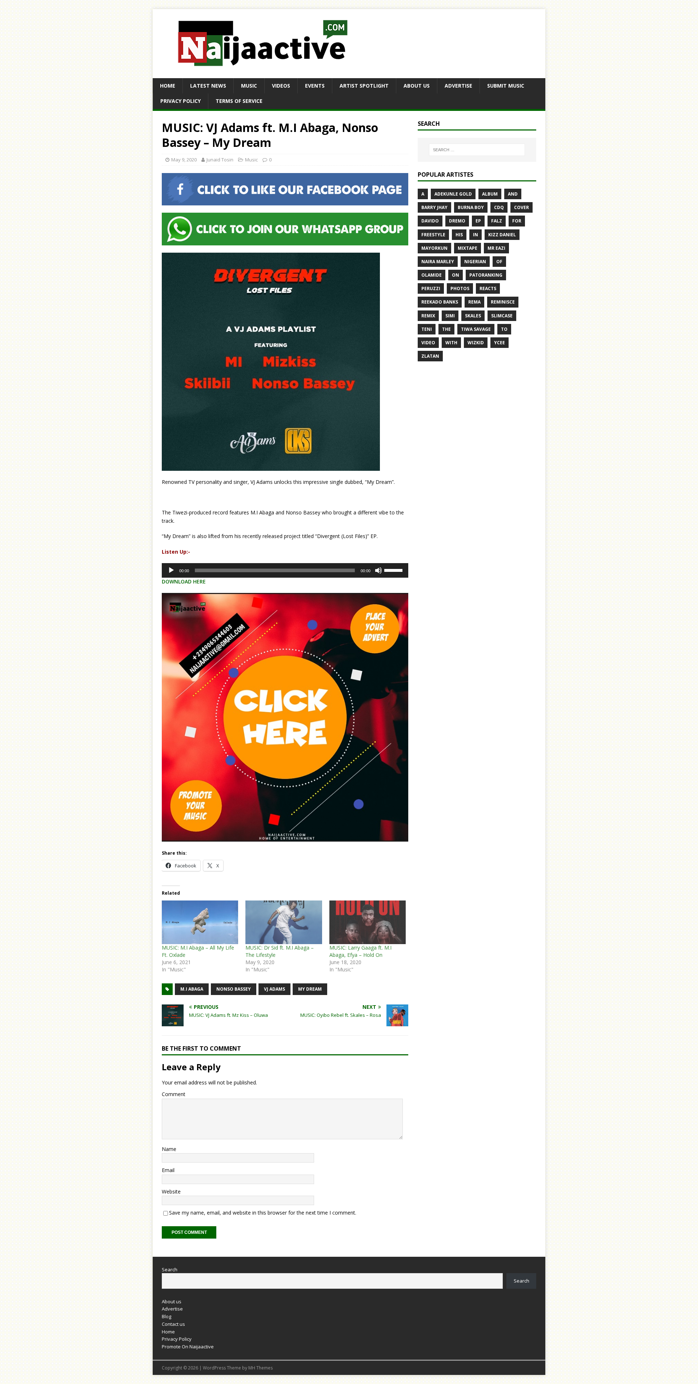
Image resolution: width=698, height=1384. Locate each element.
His (459, 235)
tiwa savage (476, 329)
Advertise (458, 85)
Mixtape (467, 248)
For (516, 221)
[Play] (171, 570)
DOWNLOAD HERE (184, 581)
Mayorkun (434, 248)
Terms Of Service (239, 100)
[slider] (394, 569)
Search (169, 1269)
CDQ (499, 207)
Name (169, 1149)
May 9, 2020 (184, 159)
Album (490, 194)
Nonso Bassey (233, 989)
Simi (450, 316)
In (475, 235)
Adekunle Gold (453, 194)
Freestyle (433, 235)
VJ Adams (274, 989)
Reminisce (503, 302)
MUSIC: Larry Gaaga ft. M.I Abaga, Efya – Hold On (360, 951)
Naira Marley (437, 261)
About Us (417, 85)
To (504, 329)
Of (499, 261)
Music (249, 85)
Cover (521, 207)
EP (478, 221)
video (428, 343)
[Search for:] (477, 150)
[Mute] (378, 570)
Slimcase (502, 316)
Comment (173, 1094)
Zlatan (430, 356)
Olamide (431, 275)
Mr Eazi (496, 248)
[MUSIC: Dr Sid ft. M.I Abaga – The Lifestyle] (283, 922)
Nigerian (475, 261)
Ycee (499, 343)
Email (168, 1170)
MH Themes (260, 1368)
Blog (166, 1316)
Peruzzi (430, 288)
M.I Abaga (191, 989)
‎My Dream (310, 989)
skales (473, 316)
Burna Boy (471, 207)
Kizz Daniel (502, 235)
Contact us (173, 1324)
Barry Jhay (434, 207)
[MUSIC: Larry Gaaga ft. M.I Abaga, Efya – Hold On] (367, 922)
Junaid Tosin (219, 159)
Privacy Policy (180, 100)
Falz (496, 221)
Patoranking (485, 275)
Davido (430, 221)
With (451, 343)
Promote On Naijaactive (188, 1346)
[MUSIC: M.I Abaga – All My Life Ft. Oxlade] (200, 922)
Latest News (208, 85)
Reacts (488, 288)
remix (428, 316)
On (455, 275)
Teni (426, 329)
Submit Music (505, 85)
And (513, 194)
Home (167, 85)
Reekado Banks (439, 302)
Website (171, 1191)
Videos (281, 85)
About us (171, 1301)
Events (315, 85)
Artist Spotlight (364, 85)
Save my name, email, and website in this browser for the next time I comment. (262, 1212)
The (446, 329)
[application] (285, 570)
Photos (459, 288)
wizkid (476, 343)
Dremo (457, 221)
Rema (474, 302)
